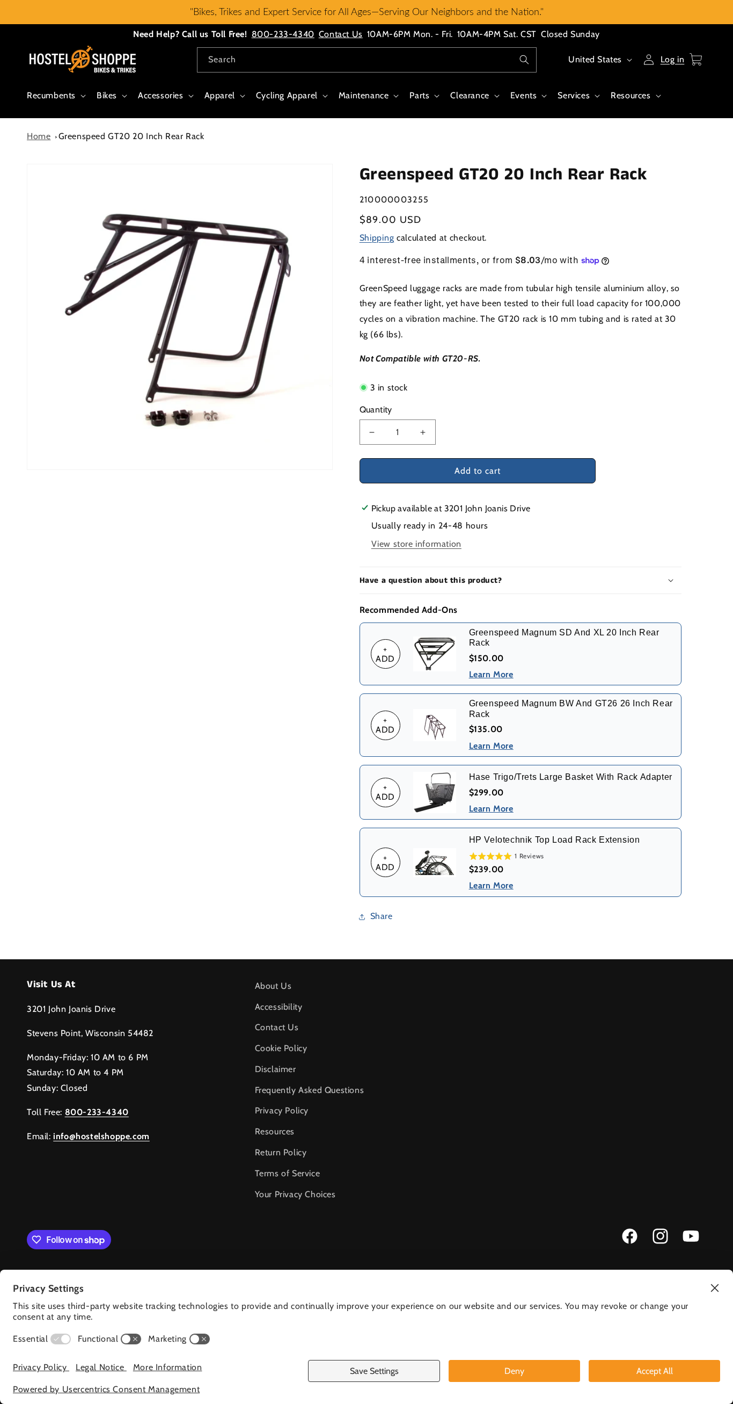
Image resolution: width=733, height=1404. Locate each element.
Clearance (469, 95)
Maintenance (364, 95)
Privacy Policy (282, 1110)
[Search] (524, 59)
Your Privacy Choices (295, 1194)
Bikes (107, 95)
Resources (630, 95)
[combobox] (366, 60)
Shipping (377, 238)
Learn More (491, 674)
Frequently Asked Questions (309, 1090)
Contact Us (341, 34)
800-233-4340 (283, 34)
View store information (416, 544)
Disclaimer (275, 1069)
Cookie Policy (281, 1048)
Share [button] (381, 916)
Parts (419, 95)
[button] (55, 101)
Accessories (161, 95)
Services (574, 95)
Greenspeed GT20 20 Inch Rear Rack (131, 136)
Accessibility (279, 1007)
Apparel (219, 95)
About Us (273, 986)
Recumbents (51, 95)
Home (38, 136)
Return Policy (281, 1152)
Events (523, 95)
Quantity (376, 409)
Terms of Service (287, 1173)
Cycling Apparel (287, 95)
